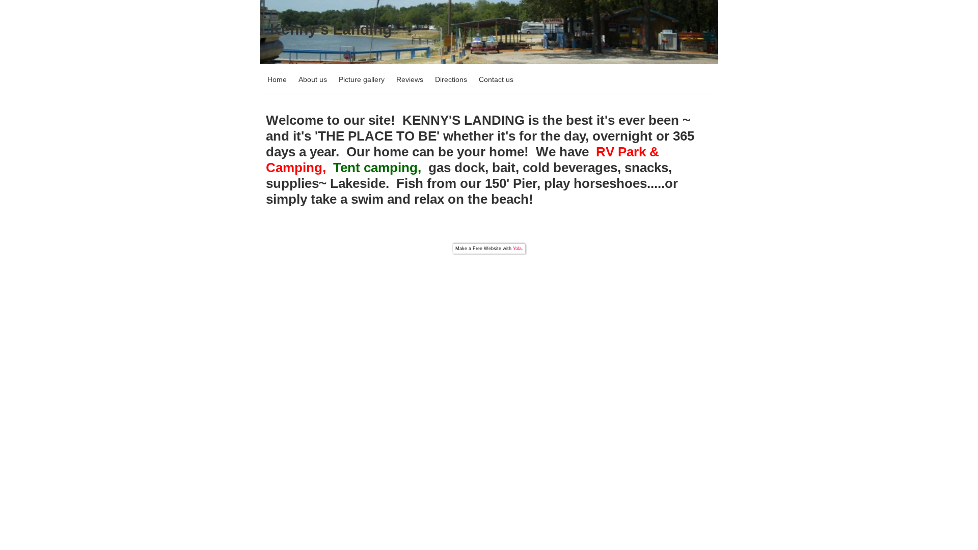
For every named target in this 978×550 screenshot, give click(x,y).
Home (277, 79)
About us (312, 79)
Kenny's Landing (331, 29)
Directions (451, 79)
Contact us (496, 79)
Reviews (409, 79)
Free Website (487, 248)
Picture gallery (362, 79)
